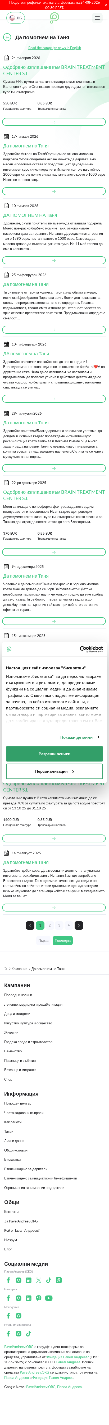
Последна (63, 940)
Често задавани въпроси (23, 1113)
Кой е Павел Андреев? (21, 1230)
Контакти (11, 1212)
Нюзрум (10, 1240)
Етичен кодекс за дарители (25, 1169)
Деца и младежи (17, 1013)
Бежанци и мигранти (20, 1070)
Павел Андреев (68, 1362)
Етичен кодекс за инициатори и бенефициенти (40, 1178)
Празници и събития (20, 1060)
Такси (8, 1131)
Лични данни (14, 1141)
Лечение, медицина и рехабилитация (33, 1004)
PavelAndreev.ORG (19, 1347)
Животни (11, 1032)
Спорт (9, 1079)
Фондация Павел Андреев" (67, 1357)
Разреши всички (54, 754)
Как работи (12, 1122)
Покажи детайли (76, 737)
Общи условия (16, 1150)
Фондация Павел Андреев (53, 1377)
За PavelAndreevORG (21, 1221)
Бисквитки (12, 1159)
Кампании (19, 969)
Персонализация (51, 771)
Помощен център (17, 1103)
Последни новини (18, 995)
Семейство (13, 1051)
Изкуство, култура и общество (28, 1023)
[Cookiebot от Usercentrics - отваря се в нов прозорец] (80, 649)
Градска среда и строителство (28, 1042)
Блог (8, 1249)
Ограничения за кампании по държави (34, 1188)
